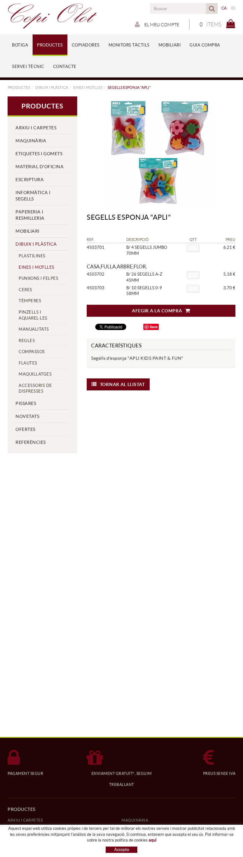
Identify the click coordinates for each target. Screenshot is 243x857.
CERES (25, 289)
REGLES (27, 340)
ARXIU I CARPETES (36, 127)
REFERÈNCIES (31, 442)
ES (233, 8)
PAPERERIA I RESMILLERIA (30, 215)
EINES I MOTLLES (88, 87)
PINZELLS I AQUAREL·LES (33, 315)
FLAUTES (28, 363)
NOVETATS (27, 416)
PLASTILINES (32, 256)
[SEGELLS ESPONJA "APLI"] (159, 151)
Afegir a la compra (157, 310)
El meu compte (161, 24)
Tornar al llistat (122, 384)
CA (224, 8)
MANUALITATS (34, 329)
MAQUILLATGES (35, 374)
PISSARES (26, 403)
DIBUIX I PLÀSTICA (51, 87)
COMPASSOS (32, 351)
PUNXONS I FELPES (38, 278)
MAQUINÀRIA (31, 140)
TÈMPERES (30, 300)
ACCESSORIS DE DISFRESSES (35, 388)
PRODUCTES (19, 87)
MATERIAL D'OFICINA (40, 166)
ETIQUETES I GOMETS (39, 153)
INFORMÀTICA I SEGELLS (33, 195)
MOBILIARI (28, 231)
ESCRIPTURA (30, 179)
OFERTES (25, 429)
